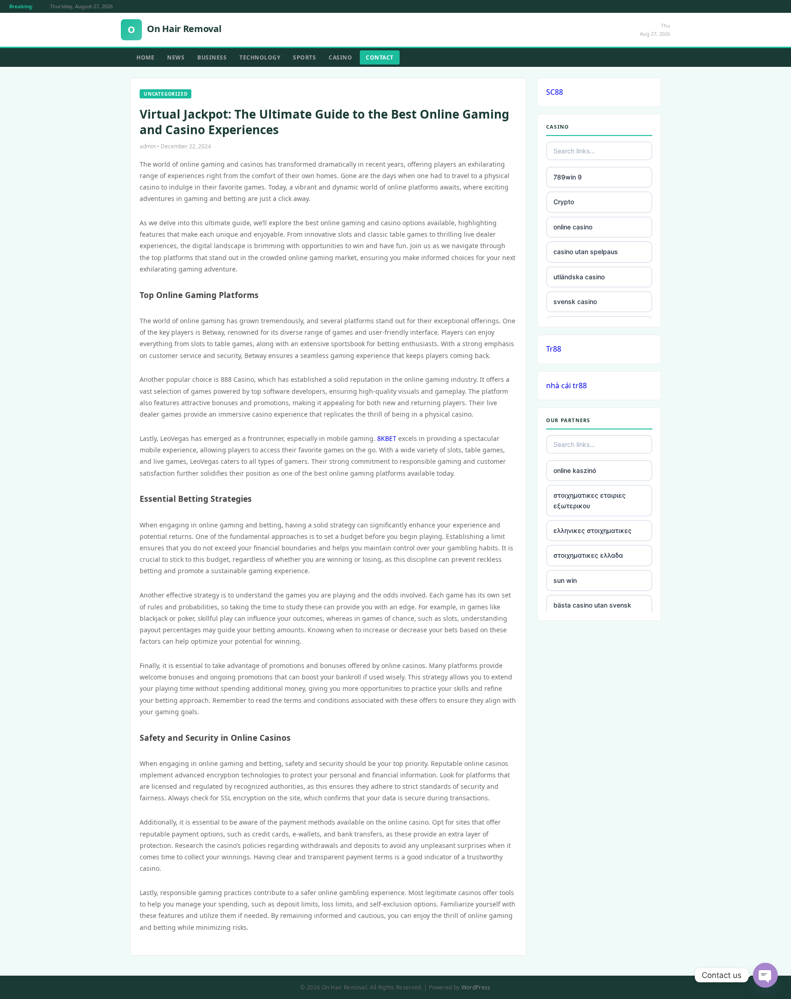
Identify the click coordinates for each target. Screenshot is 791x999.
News (175, 57)
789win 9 (567, 177)
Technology (259, 57)
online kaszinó (574, 470)
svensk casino (575, 301)
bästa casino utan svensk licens (592, 610)
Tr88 (553, 349)
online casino (572, 227)
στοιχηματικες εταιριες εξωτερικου (589, 500)
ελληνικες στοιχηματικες (592, 530)
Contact (380, 57)
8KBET (386, 438)
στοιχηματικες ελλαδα (588, 555)
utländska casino (579, 277)
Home (145, 57)
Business (212, 57)
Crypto (563, 202)
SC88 (554, 92)
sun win (565, 580)
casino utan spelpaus (585, 251)
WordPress (476, 987)
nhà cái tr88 (566, 385)
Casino (340, 57)
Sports (304, 57)
